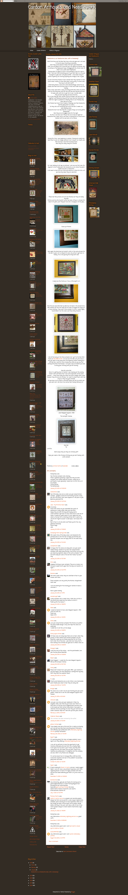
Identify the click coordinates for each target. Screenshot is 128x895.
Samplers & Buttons (34, 598)
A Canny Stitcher (34, 667)
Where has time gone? (38, 620)
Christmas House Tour (37, 427)
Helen (51, 608)
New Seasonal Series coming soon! (38, 364)
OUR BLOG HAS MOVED (35, 690)
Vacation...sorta (33, 630)
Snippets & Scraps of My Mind (36, 738)
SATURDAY (37, 170)
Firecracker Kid (33, 845)
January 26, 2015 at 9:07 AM (58, 664)
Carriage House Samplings (36, 372)
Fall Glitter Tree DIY (38, 537)
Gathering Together (37, 242)
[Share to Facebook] (76, 466)
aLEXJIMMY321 (54, 832)
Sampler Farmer (33, 836)
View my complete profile (34, 119)
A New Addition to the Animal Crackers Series (38, 386)
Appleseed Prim (33, 759)
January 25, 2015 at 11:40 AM (58, 542)
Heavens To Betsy (34, 689)
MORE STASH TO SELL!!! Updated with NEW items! (38, 528)
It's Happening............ (38, 648)
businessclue (53, 780)
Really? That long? (38, 416)
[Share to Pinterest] (78, 466)
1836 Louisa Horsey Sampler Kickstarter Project (38, 590)
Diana (52, 621)
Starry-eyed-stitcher (34, 414)
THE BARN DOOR (57, 359)
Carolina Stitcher (33, 334)
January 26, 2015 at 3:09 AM (58, 645)
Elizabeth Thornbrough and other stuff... (39, 295)
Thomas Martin (54, 796)
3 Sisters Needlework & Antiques (35, 695)
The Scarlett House (34, 634)
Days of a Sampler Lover (35, 303)
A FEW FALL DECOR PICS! (38, 263)
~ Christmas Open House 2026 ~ (38, 204)
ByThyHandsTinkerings (35, 461)
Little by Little (33, 842)
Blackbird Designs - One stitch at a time (35, 403)
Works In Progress (37, 718)
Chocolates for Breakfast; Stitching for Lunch (35, 440)
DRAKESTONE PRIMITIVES (36, 656)
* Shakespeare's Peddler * (36, 587)
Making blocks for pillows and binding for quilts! (38, 709)
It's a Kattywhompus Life (35, 727)
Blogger (73, 892)
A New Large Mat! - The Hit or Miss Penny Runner (39, 182)
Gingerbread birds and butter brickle (38, 407)
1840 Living (32, 394)
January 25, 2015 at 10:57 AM (58, 501)
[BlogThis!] (73, 466)
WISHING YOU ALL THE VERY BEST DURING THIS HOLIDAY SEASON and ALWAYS (35, 397)
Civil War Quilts (33, 189)
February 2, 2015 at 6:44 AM (57, 713)
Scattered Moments (34, 815)
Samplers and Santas (35, 158)
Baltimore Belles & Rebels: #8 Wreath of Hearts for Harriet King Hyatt (36, 194)
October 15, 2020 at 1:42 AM (57, 762)
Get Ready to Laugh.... (38, 827)
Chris (51, 562)
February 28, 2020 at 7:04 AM (58, 734)
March (33, 865)
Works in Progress (54, 50)
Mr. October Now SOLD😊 (38, 463)
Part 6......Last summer (38, 353)
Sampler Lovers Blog (34, 556)
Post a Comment (53, 841)
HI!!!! (31, 788)
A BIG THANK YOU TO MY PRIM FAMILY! (38, 580)
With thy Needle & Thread (36, 361)
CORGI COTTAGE (33, 684)
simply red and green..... (38, 516)
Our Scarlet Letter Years (35, 435)
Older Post (82, 847)
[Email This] (72, 466)
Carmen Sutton (33, 98)
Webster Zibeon (54, 716)
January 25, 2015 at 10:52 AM (58, 488)
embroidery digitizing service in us (69, 816)
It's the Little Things (38, 729)
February (33, 867)
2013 (31, 878)
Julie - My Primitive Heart (57, 505)
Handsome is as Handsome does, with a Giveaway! (44, 872)
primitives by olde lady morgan (35, 340)
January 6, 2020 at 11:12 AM (57, 721)
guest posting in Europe (62, 787)
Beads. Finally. (38, 159)
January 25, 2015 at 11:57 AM (58, 559)
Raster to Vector (65, 767)
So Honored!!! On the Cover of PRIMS (39, 343)
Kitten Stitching (33, 251)
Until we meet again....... (38, 599)
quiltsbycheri (33, 515)
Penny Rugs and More (35, 179)
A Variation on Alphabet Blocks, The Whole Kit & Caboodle (39, 375)
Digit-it (52, 765)
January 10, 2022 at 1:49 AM (57, 811)
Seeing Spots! (38, 636)
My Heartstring (33, 313)
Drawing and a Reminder (38, 453)
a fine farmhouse (34, 472)
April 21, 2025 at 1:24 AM (56, 828)
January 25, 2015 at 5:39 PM (58, 630)
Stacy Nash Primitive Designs (34, 382)
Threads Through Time (35, 677)
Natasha (52, 573)
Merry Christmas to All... (38, 507)
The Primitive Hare (34, 212)
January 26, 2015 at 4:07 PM (58, 676)
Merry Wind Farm (34, 292)
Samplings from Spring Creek (58, 533)
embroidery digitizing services (72, 741)
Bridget (52, 689)
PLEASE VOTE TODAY (38, 751)
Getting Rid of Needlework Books (35, 679)
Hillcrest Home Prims (34, 577)
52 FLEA (32, 567)
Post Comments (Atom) (69, 851)
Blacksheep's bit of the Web (35, 218)
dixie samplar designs (35, 839)
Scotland (37, 557)
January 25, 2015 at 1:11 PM (57, 593)
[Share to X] (75, 466)
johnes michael (54, 724)
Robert (52, 658)
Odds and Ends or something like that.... (38, 818)
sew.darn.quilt (54, 596)
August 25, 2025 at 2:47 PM (57, 838)
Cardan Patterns (41, 50)
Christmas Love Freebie (38, 230)
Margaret (53, 648)
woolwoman (53, 492)
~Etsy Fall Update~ (37, 273)
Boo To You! (37, 761)
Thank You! (32, 685)
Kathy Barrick (33, 282)
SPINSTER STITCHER (34, 169)
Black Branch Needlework (36, 451)
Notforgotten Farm (34, 201)
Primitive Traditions (34, 787)
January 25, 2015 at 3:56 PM (58, 604)
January (33, 870)
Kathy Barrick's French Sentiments (33, 149)
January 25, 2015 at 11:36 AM (58, 529)
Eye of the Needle (34, 494)
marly (52, 668)
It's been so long (38, 668)
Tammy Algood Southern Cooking (35, 781)
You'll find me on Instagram (39, 473)
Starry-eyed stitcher (55, 634)
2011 (31, 883)
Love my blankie (39, 304)
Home (31, 50)
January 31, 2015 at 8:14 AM (57, 696)
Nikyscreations (33, 229)
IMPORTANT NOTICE (34, 213)
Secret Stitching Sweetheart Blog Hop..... (39, 253)
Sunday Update (33, 335)
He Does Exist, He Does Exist (38, 740)
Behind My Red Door (34, 323)
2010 (31, 885)
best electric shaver (75, 826)
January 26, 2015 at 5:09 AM (58, 654)
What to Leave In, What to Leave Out (38, 496)
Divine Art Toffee (32, 146)
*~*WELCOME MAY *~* (38, 658)
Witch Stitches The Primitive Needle (34, 804)
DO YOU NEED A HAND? (38, 697)
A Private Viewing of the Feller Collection (38, 486)
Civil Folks (32, 619)
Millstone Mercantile (34, 629)
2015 (31, 863)
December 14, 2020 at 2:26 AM (58, 776)
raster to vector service (56, 798)
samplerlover (54, 546)
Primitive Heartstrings (35, 271)
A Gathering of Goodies (38, 795)
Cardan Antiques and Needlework (61, 7)
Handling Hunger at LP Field (36, 783)
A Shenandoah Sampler (35, 525)
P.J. (51, 679)
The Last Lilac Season (38, 568)
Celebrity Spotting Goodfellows (38, 443)
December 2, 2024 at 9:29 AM (58, 820)
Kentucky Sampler (34, 826)
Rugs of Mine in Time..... (35, 546)
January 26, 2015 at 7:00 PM (58, 685)
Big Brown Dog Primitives (36, 504)
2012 (31, 881)
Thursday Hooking (37, 547)
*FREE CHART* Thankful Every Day (38, 316)
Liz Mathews (33, 535)
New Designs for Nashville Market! (38, 285)
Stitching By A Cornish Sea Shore (36, 483)
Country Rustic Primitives (36, 770)
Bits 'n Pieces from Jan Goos (35, 793)
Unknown (52, 700)
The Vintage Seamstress (35, 706)
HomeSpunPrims (34, 261)
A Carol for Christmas (37, 220)
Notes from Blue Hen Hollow (36, 717)
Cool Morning (38, 771)
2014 (31, 876)
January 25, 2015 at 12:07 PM (58, 570)
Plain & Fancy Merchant (35, 425)
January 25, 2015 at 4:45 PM (57, 617)
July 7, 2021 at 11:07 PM (56, 793)
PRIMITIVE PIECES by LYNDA (34, 645)
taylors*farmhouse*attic (35, 351)
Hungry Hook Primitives (35, 749)
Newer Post (50, 847)
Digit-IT (52, 737)
